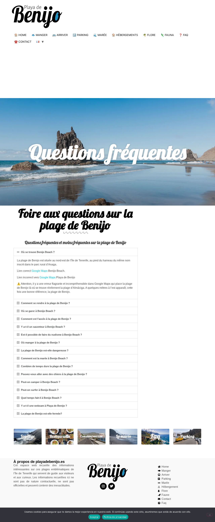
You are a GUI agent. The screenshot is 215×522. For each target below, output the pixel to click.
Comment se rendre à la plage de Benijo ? (45, 303)
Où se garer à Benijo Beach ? (38, 311)
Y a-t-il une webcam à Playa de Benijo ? (44, 405)
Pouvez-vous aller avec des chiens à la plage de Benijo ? (54, 374)
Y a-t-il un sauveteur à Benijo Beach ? (43, 326)
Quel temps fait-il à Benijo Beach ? (41, 397)
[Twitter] (111, 486)
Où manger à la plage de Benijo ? (40, 342)
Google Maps (40, 270)
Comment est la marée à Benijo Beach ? (44, 358)
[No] (209, 514)
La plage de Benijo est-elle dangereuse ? (44, 350)
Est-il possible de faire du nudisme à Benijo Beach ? (51, 334)
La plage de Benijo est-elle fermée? (41, 413)
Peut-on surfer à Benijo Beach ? (39, 389)
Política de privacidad (115, 517)
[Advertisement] (107, 70)
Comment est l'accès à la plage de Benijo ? (46, 318)
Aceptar (94, 517)
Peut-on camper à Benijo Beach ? (40, 382)
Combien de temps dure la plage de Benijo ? (47, 366)
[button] (76, 252)
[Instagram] (103, 486)
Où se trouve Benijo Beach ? (38, 252)
